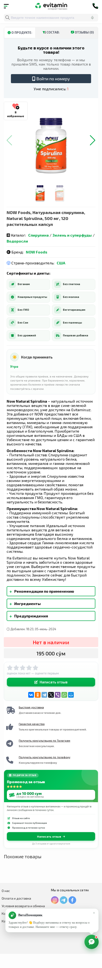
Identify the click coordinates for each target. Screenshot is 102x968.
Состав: (53, 32)
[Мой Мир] (71, 695)
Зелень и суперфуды (72, 235)
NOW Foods (36, 252)
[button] (92, 140)
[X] (51, 695)
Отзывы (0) (84, 32)
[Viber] (57, 695)
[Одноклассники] (38, 695)
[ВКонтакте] (31, 695)
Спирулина (38, 235)
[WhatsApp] (64, 695)
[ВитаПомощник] (91, 942)
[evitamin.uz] (51, 6)
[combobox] (51, 17)
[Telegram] (44, 695)
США (61, 263)
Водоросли (17, 241)
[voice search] (92, 17)
